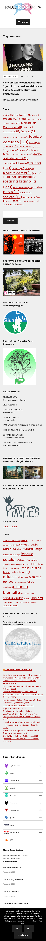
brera (25, 119)
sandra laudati (13, 598)
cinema (19, 123)
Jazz (24, 150)
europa (25, 137)
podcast (30, 76)
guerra (13, 150)
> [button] (40, 244)
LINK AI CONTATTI (10, 526)
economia (7, 137)
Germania (11, 146)
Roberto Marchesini (26, 177)
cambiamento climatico (11, 545)
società (12, 197)
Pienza (37, 173)
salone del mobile (22, 188)
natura (29, 169)
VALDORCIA (9, 204)
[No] (43, 924)
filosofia (34, 143)
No (28, 928)
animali (24, 540)
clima (27, 127)
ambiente (24, 115)
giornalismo (27, 147)
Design (28, 131)
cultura (11, 131)
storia (25, 198)
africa (9, 115)
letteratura (37, 564)
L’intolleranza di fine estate (15, 903)
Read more (23, 935)
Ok (17, 928)
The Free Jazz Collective (18, 669)
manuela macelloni (25, 154)
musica (23, 76)
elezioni (16, 137)
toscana (10, 201)
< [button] (6, 244)
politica (9, 176)
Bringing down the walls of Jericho (17, 711)
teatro (35, 197)
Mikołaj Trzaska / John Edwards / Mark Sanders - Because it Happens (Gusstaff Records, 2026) (22, 725)
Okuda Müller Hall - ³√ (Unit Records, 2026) (21, 736)
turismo (34, 201)
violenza (19, 205)
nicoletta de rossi (18, 173)
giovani (16, 564)
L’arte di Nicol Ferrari (12, 891)
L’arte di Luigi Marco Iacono (15, 879)
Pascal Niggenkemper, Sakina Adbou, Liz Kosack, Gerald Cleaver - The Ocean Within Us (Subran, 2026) (23, 694)
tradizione (23, 201)
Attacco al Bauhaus (12, 867)
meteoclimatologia (16, 163)
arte (12, 119)
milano (8, 576)
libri (11, 154)
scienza (26, 192)
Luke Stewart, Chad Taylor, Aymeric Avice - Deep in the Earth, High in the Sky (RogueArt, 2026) (22, 717)
